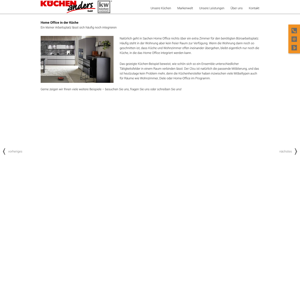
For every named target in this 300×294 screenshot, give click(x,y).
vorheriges (15, 151)
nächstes (285, 151)
